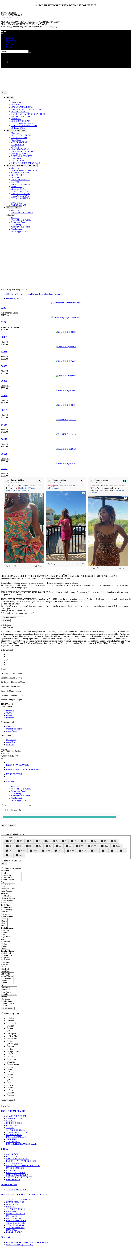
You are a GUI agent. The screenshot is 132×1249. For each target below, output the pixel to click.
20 (9, 846)
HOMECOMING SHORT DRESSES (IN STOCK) (27, 1242)
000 (10, 841)
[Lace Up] (8, 912)
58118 (4, 439)
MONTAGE (11, 1216)
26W (35, 850)
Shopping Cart (12, 42)
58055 (4, 380)
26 (39, 846)
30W (59, 850)
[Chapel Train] (6, 958)
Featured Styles (12, 298)
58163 (4, 468)
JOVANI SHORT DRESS (17, 1132)
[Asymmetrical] (6, 955)
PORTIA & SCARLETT (16, 1137)
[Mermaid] (7, 981)
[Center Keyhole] (9, 900)
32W (72, 850)
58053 (4, 366)
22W (10, 850)
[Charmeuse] (5, 942)
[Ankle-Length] (6, 953)
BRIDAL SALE (13, 1179)
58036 (4, 351)
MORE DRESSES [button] (9, 1184)
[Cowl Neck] (7, 965)
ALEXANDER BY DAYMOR (19, 1200)
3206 (3, 307)
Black (11, 1088)
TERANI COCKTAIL (15, 1223)
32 (70, 846)
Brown (12, 1085)
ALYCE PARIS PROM (16, 1116)
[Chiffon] (5, 944)
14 (95, 841)
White (11, 1095)
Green (11, 1026)
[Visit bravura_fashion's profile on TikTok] (8, 481)
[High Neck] (7, 969)
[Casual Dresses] (11, 877)
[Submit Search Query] (30, 805)
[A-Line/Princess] (7, 976)
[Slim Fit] (7, 983)
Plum (11, 1067)
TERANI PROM (13, 1141)
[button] (10, 97)
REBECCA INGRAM (15, 1172)
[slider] (118, 817)
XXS (84, 850)
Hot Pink (12, 1059)
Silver (11, 1093)
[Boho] (8, 887)
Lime (11, 1028)
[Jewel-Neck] (7, 971)
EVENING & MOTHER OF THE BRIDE (24, 769)
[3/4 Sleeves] (9, 990)
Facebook (10, 718)
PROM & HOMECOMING (17, 765)
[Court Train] (6, 960)
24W (22, 850)
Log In (9, 47)
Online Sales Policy (14, 729)
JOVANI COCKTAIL (15, 1130)
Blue (11, 1041)
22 (19, 846)
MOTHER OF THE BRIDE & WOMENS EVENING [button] (24, 1195)
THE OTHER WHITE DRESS (19, 1177)
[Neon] (4, 923)
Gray (11, 1090)
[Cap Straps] (7, 999)
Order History (12, 742)
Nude (11, 1080)
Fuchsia (12, 1062)
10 (75, 841)
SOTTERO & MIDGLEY (17, 1175)
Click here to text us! (9, 17)
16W (93, 846)
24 (29, 846)
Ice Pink (12, 1054)
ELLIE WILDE (12, 1125)
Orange (12, 1072)
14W (81, 846)
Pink (11, 1057)
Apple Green (14, 1023)
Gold (11, 1082)
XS (95, 850)
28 (49, 846)
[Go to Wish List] (5, 31)
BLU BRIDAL (12, 1156)
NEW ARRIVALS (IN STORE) (19, 1245)
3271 (3, 322)
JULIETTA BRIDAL (15, 1163)
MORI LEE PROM (14, 1135)
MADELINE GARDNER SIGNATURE (23, 1166)
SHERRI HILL (12, 1139)
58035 (4, 337)
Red (10, 1069)
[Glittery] (4, 919)
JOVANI (10, 1128)
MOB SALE (11, 1230)
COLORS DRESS (14, 1123)
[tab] (68, 781)
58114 (4, 424)
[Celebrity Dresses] (9, 898)
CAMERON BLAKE (15, 1202)
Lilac (11, 1049)
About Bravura (12, 731)
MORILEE (10, 1170)
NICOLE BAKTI (13, 1218)
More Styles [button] (6, 1237)
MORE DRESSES (14, 774)
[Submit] (30, 52)
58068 (4, 395)
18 (115, 841)
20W (118, 846)
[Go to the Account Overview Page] (2, 33)
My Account (11, 40)
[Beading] (7, 933)
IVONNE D (11, 1207)
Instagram (10, 711)
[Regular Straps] (7, 1001)
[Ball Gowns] (8, 884)
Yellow (12, 1018)
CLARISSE (11, 1121)
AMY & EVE (12, 1154)
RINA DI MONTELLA (16, 1221)
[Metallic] (4, 921)
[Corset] (9, 903)
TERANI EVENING (15, 1225)
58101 (4, 410)
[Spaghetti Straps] (7, 1003)
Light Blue (13, 1036)
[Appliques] (7, 930)
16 (105, 841)
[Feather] (5, 946)
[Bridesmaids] (11, 875)
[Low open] (8, 914)
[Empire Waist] (7, 978)
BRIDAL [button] (5, 1149)
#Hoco (8, 490)
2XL (21, 855)
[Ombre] (4, 925)
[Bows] (7, 935)
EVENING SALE (14, 1232)
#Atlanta (27, 490)
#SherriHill (24, 488)
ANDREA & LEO (14, 1118)
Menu (4, 93)
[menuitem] (68, 37)
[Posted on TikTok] (40, 481)
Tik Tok (9, 713)
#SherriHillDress (17, 490)
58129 (4, 453)
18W (105, 846)
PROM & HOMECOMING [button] (13, 1111)
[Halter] (7, 967)
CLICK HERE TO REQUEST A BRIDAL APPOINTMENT (66, 5)
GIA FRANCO (12, 1204)
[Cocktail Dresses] (11, 880)
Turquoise (13, 1033)
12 (85, 841)
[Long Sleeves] (9, 992)
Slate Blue (13, 1039)
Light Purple (14, 1051)
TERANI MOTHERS (15, 1227)
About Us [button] (10, 781)
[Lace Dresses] (8, 891)
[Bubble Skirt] (9, 896)
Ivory (11, 1077)
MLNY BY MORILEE (15, 1214)
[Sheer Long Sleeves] (9, 994)
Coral (11, 1075)
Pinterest (9, 715)
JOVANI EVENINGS (15, 1209)
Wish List (10, 37)
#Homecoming (34, 488)
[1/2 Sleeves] (9, 988)
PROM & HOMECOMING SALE (21, 1144)
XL (9, 855)
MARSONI (11, 1211)
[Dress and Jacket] (8, 889)
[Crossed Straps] (8, 910)
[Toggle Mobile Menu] (2, 758)
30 (60, 846)
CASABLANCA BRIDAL (17, 1159)
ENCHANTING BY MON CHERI (21, 1161)
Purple (11, 1046)
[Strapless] (7, 1006)
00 (21, 841)
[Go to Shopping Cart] (2, 31)
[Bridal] (11, 873)
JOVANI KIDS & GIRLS (17, 1190)
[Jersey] (5, 948)
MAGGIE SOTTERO (15, 1168)
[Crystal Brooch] (7, 937)
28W (47, 850)
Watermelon (14, 1064)
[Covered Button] (8, 907)
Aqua (11, 1031)
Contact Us (10, 726)
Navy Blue (13, 1044)
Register (9, 44)
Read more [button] (94, 493)
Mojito (11, 1021)
